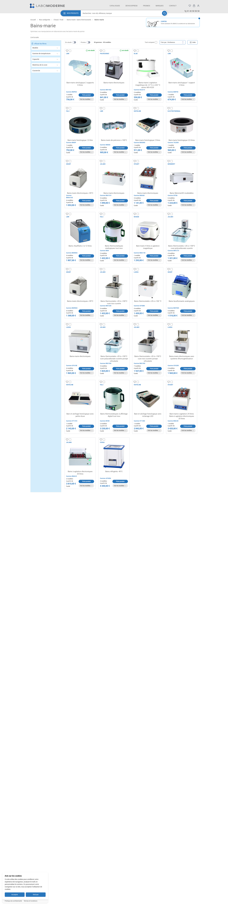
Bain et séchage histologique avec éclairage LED (147, 415)
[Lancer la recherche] (164, 13)
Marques (159, 6)
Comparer (74, 51)
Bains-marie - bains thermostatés (79, 20)
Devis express (131, 6)
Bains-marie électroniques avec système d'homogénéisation (181, 357)
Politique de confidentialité (13, 901)
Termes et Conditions (30, 901)
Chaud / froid (58, 20)
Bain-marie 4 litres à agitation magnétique (147, 247)
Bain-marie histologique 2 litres (147, 140)
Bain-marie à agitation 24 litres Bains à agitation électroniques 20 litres (181, 416)
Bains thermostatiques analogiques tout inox (114, 247)
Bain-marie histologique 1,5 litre (80, 140)
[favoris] (190, 6)
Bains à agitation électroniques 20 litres (80, 472)
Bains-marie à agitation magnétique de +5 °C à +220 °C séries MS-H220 (147, 85)
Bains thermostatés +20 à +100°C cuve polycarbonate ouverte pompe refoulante (114, 358)
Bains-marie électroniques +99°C (80, 301)
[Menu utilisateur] (198, 6)
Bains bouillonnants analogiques (182, 301)
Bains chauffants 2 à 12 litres (80, 246)
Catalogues (115, 6)
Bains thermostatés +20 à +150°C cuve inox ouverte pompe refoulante (147, 358)
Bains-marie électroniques (114, 83)
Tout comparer (149, 42)
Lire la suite (34, 37)
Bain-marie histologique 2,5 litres (182, 140)
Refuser (36, 895)
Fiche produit (86, 95)
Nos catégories (44, 20)
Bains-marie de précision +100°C (114, 140)
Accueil (33, 20)
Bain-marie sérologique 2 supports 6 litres (80, 84)
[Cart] (194, 6)
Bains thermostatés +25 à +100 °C (147, 301)
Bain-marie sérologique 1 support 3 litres (182, 84)
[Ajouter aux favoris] (67, 51)
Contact (172, 6)
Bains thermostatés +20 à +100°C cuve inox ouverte (114, 302)
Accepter (14, 895)
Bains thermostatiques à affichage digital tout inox (114, 415)
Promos (146, 6)
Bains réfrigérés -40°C (114, 471)
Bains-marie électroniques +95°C (80, 193)
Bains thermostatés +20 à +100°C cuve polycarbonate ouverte (181, 247)
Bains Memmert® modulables (182, 193)
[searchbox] (121, 13)
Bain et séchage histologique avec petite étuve (80, 415)
